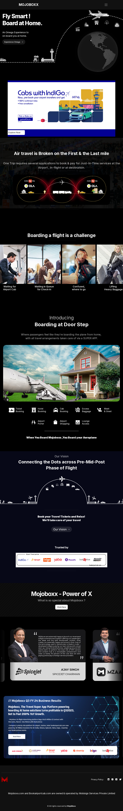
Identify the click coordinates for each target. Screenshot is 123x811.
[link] (61, 108)
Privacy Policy (97, 779)
